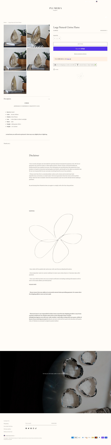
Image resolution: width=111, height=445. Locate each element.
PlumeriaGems (14, 438)
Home (5, 22)
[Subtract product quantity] (59, 38)
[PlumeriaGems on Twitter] (88, 1)
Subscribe (53, 423)
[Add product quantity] (54, 38)
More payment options (80, 54)
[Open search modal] (4, 16)
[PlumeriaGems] (55, 8)
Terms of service (8, 431)
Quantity (55, 35)
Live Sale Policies (8, 426)
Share (56, 69)
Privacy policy (7, 429)
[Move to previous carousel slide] (102, 343)
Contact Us (6, 421)
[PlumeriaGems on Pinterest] (90, 1)
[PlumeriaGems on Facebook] (86, 1)
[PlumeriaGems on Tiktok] (93, 1)
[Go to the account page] (103, 16)
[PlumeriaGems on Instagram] (91, 1)
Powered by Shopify (8, 439)
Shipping (6, 423)
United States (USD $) (102, 1)
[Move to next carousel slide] (106, 342)
